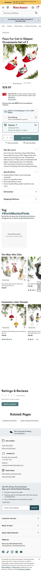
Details (10, 112)
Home (3, 26)
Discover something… (11, 13)
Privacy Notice (5, 567)
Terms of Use (16, 567)
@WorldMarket (7, 545)
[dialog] (20, 565)
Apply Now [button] (11, 97)
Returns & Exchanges (9, 448)
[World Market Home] (20, 7)
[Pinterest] (16, 552)
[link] (37, 7)
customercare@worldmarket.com (12, 465)
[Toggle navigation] (3, 7)
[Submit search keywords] (36, 12)
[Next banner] (38, 2)
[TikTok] (7, 552)
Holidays (9, 26)
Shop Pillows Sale (20, 21)
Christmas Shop (18, 26)
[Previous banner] (2, 2)
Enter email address (11, 508)
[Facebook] (3, 552)
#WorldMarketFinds (19, 545)
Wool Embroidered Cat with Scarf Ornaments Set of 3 (12, 284)
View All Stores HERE (8, 477)
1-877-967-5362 (7, 460)
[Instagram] (12, 552)
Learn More (21, 3)
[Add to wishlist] (25, 258)
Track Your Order (7, 445)
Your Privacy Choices (24, 569)
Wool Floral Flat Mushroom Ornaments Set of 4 (14, 332)
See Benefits (12, 99)
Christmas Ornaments (31, 26)
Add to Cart (26, 138)
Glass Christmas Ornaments (30, 421)
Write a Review (17, 83)
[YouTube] (21, 552)
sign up (34, 508)
